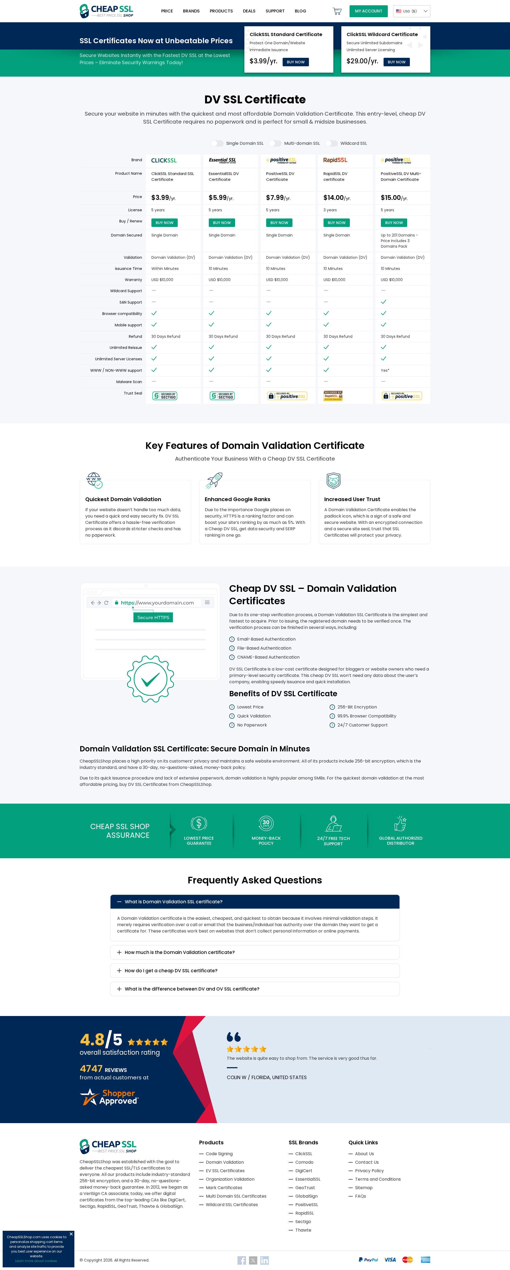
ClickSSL (303, 1154)
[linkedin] (264, 1260)
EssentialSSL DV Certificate (224, 176)
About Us (364, 1154)
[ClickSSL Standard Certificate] (286, 34)
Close (71, 1234)
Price (167, 11)
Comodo (304, 1162)
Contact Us (367, 1162)
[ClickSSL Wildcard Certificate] (382, 34)
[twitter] (253, 1260)
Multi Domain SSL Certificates (236, 1196)
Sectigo (303, 1222)
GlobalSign (306, 1196)
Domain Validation (225, 1162)
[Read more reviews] (109, 1104)
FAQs (360, 1196)
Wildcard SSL (354, 143)
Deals (249, 11)
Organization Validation (230, 1179)
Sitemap (364, 1188)
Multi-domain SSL (302, 143)
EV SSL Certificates (225, 1171)
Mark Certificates (224, 1188)
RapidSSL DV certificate (335, 176)
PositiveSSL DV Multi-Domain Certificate (401, 176)
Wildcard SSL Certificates (232, 1205)
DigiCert (303, 1171)
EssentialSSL (307, 1179)
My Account (368, 11)
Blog (300, 11)
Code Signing (219, 1154)
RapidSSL (304, 1213)
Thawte (303, 1230)
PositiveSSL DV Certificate (280, 176)
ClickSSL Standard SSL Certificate (172, 176)
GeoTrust (305, 1188)
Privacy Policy (369, 1171)
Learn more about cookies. (36, 1261)
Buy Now (296, 62)
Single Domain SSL (245, 143)
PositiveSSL (306, 1205)
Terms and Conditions (378, 1179)
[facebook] (242, 1260)
